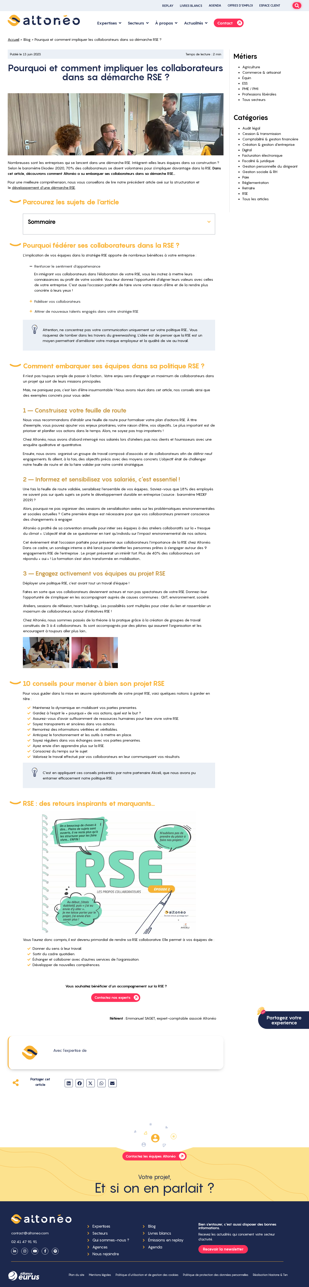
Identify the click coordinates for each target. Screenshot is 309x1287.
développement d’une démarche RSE (43, 187)
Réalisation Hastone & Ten (270, 1275)
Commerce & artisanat (261, 72)
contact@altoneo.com (30, 1233)
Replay (168, 5)
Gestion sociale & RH (259, 171)
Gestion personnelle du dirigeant (270, 166)
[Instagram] (24, 1251)
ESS (245, 83)
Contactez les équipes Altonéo (151, 1156)
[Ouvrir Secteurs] (147, 23)
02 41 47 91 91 (24, 1241)
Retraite (248, 188)
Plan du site (76, 1275)
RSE (245, 193)
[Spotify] (55, 1251)
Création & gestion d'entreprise (268, 144)
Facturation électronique (262, 155)
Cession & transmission (261, 133)
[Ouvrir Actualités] (206, 23)
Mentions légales (100, 1275)
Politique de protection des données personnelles (215, 1275)
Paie (245, 177)
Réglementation (255, 182)
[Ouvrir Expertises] (120, 23)
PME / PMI (250, 88)
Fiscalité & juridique (258, 161)
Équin (246, 78)
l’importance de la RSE (168, 542)
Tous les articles (255, 199)
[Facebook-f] (45, 1251)
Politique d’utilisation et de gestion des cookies (147, 1275)
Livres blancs (191, 5)
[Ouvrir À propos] (176, 23)
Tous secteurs (254, 99)
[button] (209, 222)
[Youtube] (34, 1251)
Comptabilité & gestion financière (270, 139)
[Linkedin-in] (14, 1251)
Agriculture (251, 67)
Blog (27, 39)
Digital (247, 150)
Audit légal (251, 128)
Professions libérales (259, 94)
